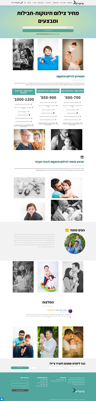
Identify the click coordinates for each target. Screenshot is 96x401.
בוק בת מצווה (40, 2)
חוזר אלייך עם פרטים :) (48, 30)
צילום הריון (48, 2)
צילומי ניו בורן (63, 2)
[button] (83, 313)
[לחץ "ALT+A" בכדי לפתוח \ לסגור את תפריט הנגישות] (1, 399)
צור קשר (29, 2)
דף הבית (58, 34)
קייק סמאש (69, 2)
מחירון (35, 2)
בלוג (25, 2)
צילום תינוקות (56, 2)
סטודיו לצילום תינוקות (67, 85)
